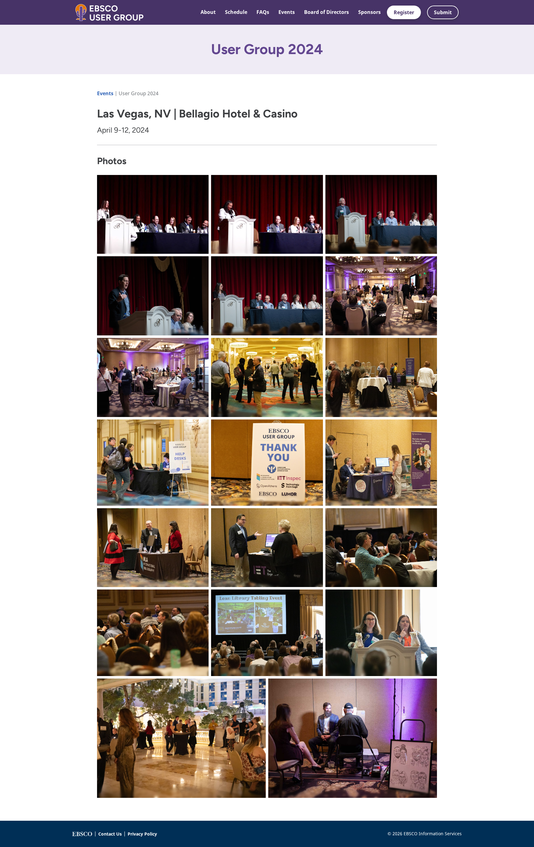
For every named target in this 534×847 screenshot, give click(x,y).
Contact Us (110, 834)
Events (106, 93)
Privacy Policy (142, 834)
